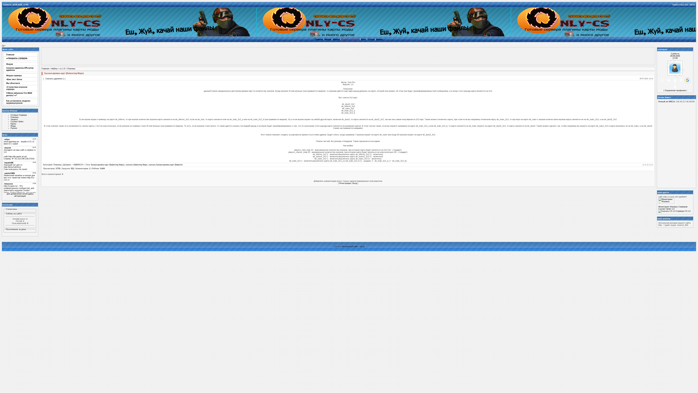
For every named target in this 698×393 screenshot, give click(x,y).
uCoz (362, 246)
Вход (354, 183)
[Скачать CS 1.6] (666, 211)
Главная (10, 54)
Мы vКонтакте (13, 83)
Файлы (54, 69)
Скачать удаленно (53, 79)
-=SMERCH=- (78, 165)
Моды (13, 126)
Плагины (15, 117)
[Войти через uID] (662, 80)
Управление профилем (675, 90)
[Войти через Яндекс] (681, 80)
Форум (9, 64)
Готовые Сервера (19, 115)
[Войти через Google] (687, 80)
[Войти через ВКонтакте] (668, 80)
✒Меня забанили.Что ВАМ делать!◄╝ (19, 94)
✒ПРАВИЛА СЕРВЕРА (16, 58)
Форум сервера (14, 75)
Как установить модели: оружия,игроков (18, 102)
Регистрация (345, 183)
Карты (13, 124)
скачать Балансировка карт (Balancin (166, 165)
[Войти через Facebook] (675, 80)
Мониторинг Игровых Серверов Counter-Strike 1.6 (672, 208)
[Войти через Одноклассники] (675, 86)
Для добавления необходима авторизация (20, 195)
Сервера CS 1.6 (683, 211)
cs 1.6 (62, 69)
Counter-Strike (17, 121)
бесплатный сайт (350, 246)
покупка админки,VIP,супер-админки (20, 69)
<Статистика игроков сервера (16, 88)
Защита (14, 119)
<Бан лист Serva (14, 79)
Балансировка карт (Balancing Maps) (108, 165)
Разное (14, 128)
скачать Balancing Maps (136, 165)
